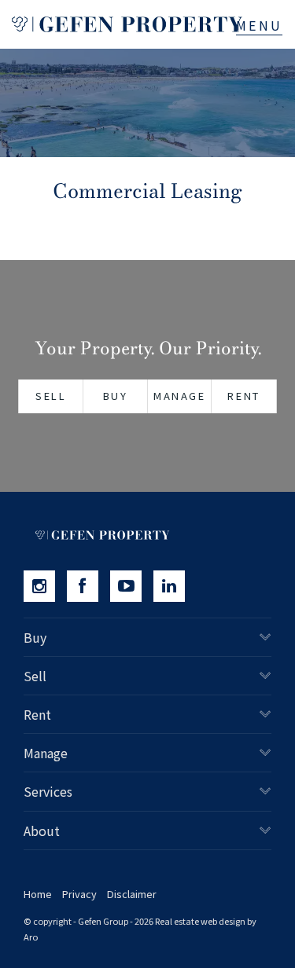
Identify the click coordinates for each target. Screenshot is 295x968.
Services (48, 791)
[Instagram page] (45, 586)
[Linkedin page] (173, 586)
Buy (115, 395)
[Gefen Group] (127, 24)
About (42, 830)
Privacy (79, 893)
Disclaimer (132, 893)
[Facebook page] (88, 586)
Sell (50, 395)
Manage (179, 395)
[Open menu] (259, 25)
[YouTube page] (131, 586)
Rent (243, 395)
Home (38, 893)
